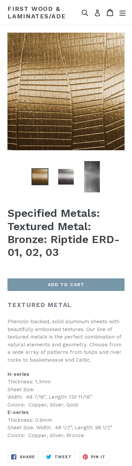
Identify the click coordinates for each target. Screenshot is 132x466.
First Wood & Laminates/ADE (36, 12)
